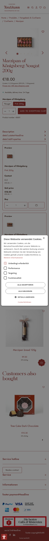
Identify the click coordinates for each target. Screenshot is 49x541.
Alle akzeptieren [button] (25, 285)
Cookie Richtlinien (24, 302)
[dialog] (24, 270)
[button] (24, 297)
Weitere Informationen (13, 257)
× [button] (44, 238)
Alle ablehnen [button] (25, 291)
